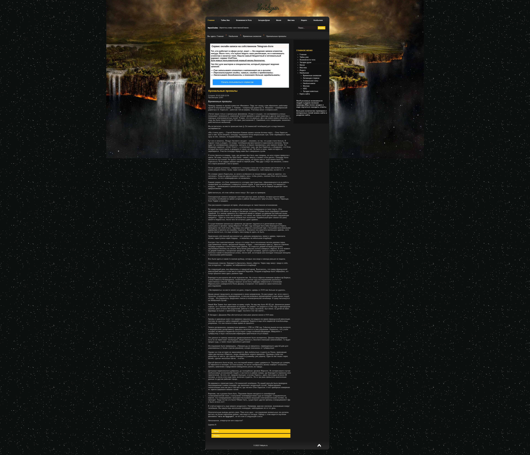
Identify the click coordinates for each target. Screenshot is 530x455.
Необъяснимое (309, 83)
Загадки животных (310, 91)
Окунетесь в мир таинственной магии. (234, 28)
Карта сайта (305, 94)
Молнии (306, 86)
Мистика (291, 20)
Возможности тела (244, 20)
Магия (278, 20)
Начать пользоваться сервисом (237, 82)
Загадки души (264, 20)
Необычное (318, 20)
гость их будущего (226, 416)
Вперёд (216, 436)
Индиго (304, 20)
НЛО (305, 89)
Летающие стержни (311, 78)
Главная (211, 20)
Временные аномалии (252, 36)
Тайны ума (225, 20)
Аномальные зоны (310, 81)
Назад (215, 431)
